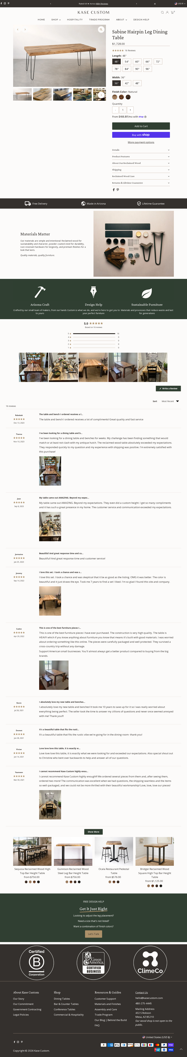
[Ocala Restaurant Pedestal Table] (114, 851)
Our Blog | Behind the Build (111, 1020)
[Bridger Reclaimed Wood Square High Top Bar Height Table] (154, 851)
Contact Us (141, 992)
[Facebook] (1, 3)
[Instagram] (5, 3)
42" (127, 83)
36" (116, 83)
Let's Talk (93, 934)
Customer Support (105, 998)
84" (127, 69)
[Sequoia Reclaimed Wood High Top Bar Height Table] (32, 851)
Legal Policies (21, 1014)
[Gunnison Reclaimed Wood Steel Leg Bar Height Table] (73, 851)
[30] (148, 885)
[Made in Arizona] (83, 204)
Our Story (18, 998)
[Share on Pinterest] (118, 190)
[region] (93, 367)
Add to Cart (141, 126)
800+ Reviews (102, 3)
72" (158, 61)
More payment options (141, 142)
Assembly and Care (106, 1009)
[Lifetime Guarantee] (139, 204)
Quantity (117, 103)
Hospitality (75, 19)
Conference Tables (64, 1009)
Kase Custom (41, 1050)
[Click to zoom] (101, 29)
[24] (109, 881)
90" (137, 69)
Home (41, 19)
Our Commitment (23, 1004)
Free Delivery (39, 203)
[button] (124, 50)
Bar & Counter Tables (66, 1004)
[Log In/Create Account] (167, 12)
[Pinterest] (8, 3)
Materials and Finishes (108, 1004)
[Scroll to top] (181, 1049)
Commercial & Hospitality (69, 1014)
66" (148, 61)
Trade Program (99, 19)
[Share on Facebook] (114, 190)
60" (137, 61)
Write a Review (171, 389)
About (120, 19)
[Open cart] (172, 12)
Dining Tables (62, 998)
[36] (26, 881)
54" (127, 61)
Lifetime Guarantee (153, 203)
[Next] (136, 3)
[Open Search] (162, 12)
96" (148, 69)
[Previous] (50, 3)
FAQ (97, 1025)
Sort (155, 401)
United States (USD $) (158, 1037)
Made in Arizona (96, 203)
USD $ (180, 3)
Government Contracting (27, 1009)
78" (116, 69)
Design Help (141, 19)
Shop (55, 19)
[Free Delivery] (28, 204)
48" (116, 61)
